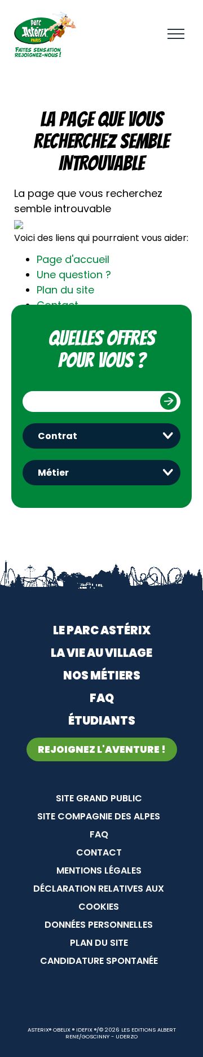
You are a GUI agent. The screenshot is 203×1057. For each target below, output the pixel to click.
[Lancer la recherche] (168, 401)
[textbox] (104, 436)
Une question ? (74, 274)
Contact (99, 852)
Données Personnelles (99, 924)
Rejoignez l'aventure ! (102, 749)
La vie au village (101, 653)
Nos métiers (101, 675)
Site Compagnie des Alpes (98, 816)
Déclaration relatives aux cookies (98, 897)
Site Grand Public (99, 798)
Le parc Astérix (102, 630)
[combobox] (101, 436)
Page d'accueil (73, 259)
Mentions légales (99, 870)
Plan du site (65, 290)
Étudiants (101, 721)
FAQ (102, 698)
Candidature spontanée (99, 960)
